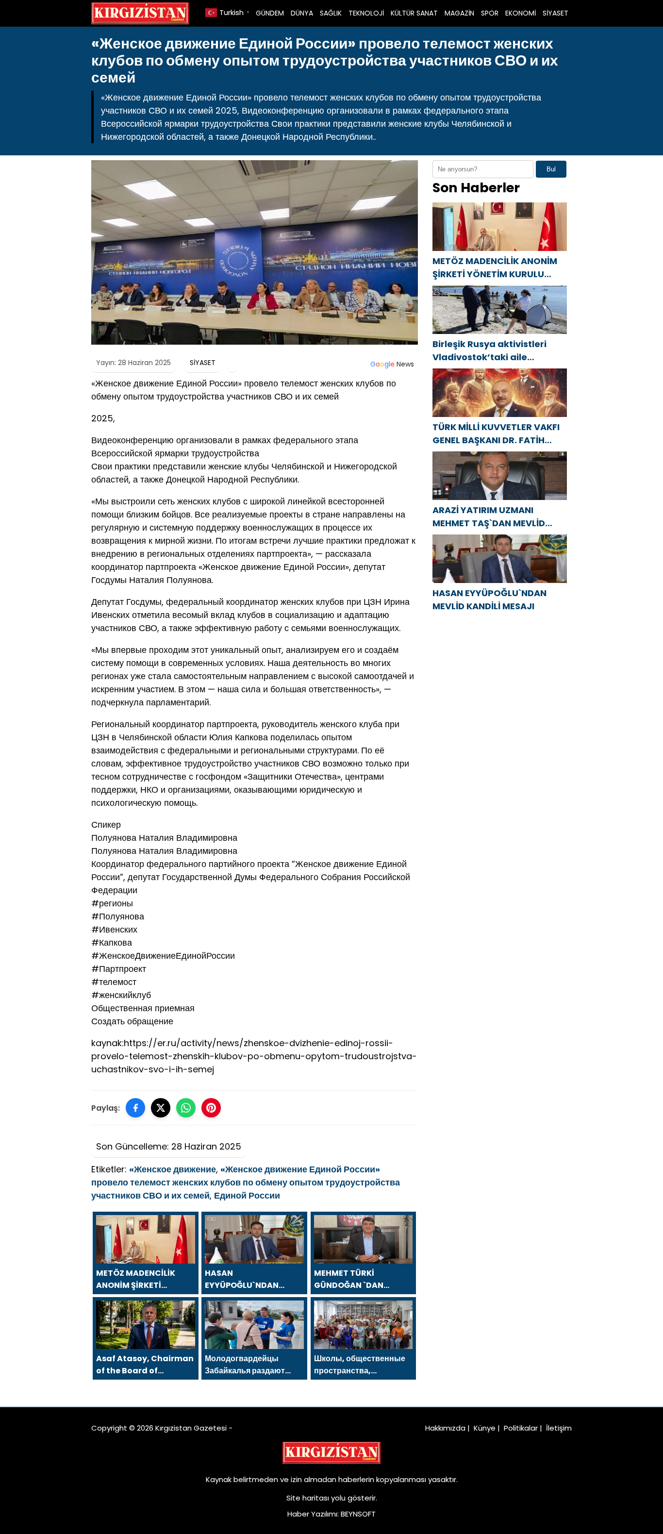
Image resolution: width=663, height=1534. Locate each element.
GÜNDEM (270, 13)
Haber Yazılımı (312, 1514)
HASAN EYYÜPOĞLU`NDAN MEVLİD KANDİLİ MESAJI (489, 599)
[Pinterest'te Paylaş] (211, 1107)
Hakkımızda (445, 1428)
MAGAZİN (459, 13)
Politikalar (521, 1428)
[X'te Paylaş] (160, 1107)
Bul (551, 169)
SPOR (489, 13)
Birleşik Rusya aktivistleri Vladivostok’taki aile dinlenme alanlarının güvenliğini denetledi (489, 351)
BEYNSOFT (358, 1514)
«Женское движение (172, 1169)
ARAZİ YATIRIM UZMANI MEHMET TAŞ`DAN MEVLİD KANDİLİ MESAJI (488, 517)
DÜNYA (302, 13)
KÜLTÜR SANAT (414, 13)
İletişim (559, 1428)
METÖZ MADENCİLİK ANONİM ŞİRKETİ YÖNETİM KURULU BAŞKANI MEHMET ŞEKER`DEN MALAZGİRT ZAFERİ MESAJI (495, 268)
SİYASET (555, 13)
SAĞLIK (331, 13)
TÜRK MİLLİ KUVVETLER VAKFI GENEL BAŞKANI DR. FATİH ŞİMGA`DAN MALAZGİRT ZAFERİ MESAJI (496, 434)
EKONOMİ (520, 13)
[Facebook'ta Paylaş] (135, 1107)
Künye (485, 1428)
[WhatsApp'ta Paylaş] (186, 1107)
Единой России (247, 1195)
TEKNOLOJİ (366, 13)
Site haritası (307, 1498)
